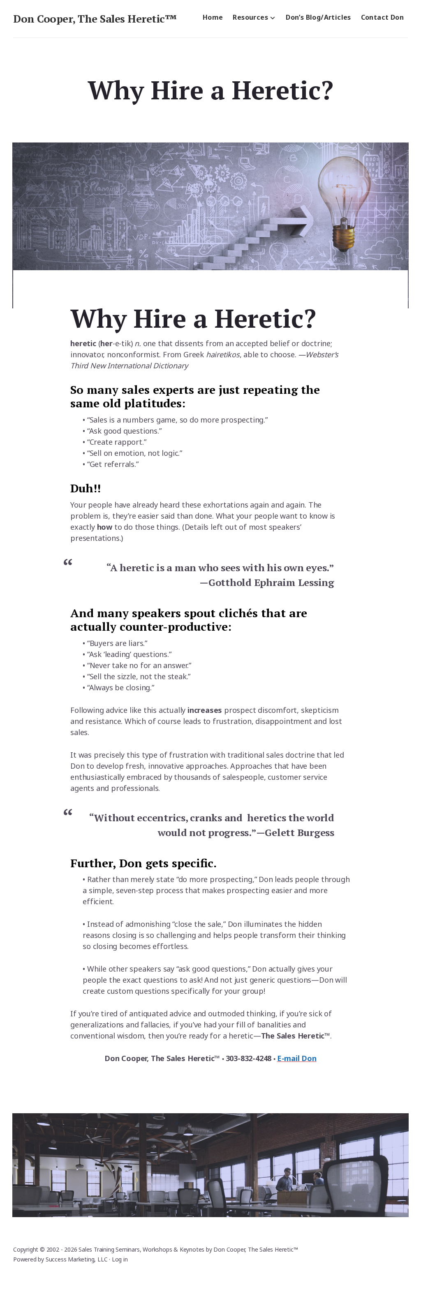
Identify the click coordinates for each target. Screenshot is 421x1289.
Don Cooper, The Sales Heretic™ (94, 18)
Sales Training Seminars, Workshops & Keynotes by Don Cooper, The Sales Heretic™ (188, 1249)
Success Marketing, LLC (77, 1259)
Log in (120, 1259)
